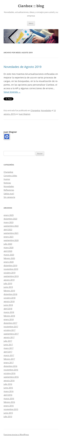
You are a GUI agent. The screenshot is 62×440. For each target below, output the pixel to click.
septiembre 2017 (11, 333)
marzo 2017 (9, 355)
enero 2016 (9, 405)
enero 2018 (9, 319)
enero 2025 (9, 215)
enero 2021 (9, 236)
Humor (7, 179)
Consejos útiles (10, 175)
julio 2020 (8, 244)
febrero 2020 (9, 258)
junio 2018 (8, 305)
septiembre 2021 (11, 233)
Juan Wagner (24, 114)
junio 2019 (8, 287)
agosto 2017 (9, 337)
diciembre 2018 (10, 294)
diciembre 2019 (10, 265)
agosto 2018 (9, 301)
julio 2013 (8, 416)
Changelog (35, 110)
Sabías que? (9, 193)
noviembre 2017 (11, 326)
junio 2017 (8, 344)
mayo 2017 (8, 348)
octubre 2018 (9, 297)
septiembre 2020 (11, 240)
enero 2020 (9, 262)
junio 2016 (8, 387)
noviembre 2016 (11, 369)
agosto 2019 (9, 280)
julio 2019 (8, 283)
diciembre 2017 (10, 323)
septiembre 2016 (11, 377)
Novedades (46, 110)
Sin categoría (9, 197)
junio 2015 (8, 413)
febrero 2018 (9, 315)
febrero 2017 (9, 359)
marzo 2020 (9, 254)
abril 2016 (8, 395)
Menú (31, 23)
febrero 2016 (9, 402)
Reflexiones (9, 190)
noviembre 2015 (11, 409)
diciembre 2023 (10, 218)
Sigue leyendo (12, 91)
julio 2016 (8, 384)
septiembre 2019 (11, 276)
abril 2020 (8, 251)
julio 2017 (8, 341)
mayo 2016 (8, 391)
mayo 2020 (8, 247)
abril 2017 (8, 351)
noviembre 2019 (11, 269)
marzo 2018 (9, 312)
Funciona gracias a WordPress (16, 434)
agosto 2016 (9, 380)
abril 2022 (8, 229)
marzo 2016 (9, 398)
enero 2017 (9, 362)
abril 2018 (8, 308)
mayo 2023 (8, 222)
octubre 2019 (9, 272)
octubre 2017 (9, 330)
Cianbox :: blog (31, 6)
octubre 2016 (9, 373)
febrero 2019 (9, 290)
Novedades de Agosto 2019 (22, 67)
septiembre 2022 (11, 226)
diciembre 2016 (10, 366)
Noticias (7, 182)
